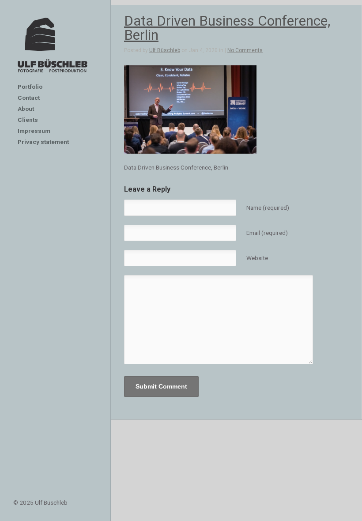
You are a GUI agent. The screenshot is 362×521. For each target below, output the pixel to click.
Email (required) (267, 232)
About (26, 108)
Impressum (34, 130)
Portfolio (30, 86)
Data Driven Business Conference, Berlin (227, 27)
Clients (28, 119)
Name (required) (267, 207)
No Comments (245, 50)
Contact (29, 97)
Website (257, 257)
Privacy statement (43, 141)
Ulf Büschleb (164, 50)
